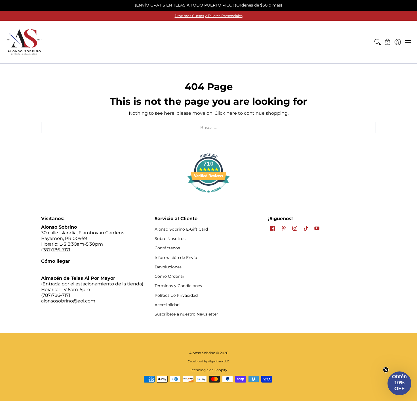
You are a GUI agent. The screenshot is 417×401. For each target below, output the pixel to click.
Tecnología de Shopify (208, 370)
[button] (388, 42)
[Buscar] (377, 42)
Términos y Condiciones (178, 285)
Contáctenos (167, 247)
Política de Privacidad (176, 295)
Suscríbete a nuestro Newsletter (186, 314)
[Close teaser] (386, 370)
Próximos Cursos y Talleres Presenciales (209, 16)
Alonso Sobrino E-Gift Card (181, 229)
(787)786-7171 (55, 249)
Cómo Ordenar (169, 276)
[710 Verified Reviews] (208, 196)
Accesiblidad (167, 304)
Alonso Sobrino (202, 353)
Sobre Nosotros (170, 238)
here (231, 113)
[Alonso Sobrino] (24, 42)
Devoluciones (168, 267)
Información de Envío (176, 257)
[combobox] (208, 127)
